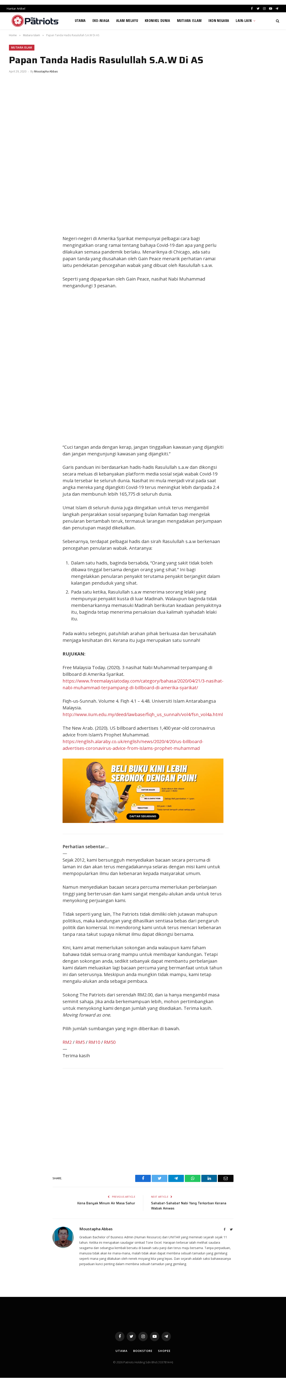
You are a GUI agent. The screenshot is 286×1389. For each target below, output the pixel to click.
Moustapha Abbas (46, 71)
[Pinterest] (16, 259)
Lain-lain (244, 20)
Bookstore (142, 1351)
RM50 (110, 1042)
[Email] (16, 269)
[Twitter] (16, 239)
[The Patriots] (35, 20)
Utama (80, 20)
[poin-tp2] (143, 821)
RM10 (94, 1042)
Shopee (164, 1351)
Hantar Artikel (16, 8)
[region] (185, 366)
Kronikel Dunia (157, 20)
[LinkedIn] (16, 249)
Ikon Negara (218, 20)
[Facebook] (16, 229)
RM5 (80, 1042)
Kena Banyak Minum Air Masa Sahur (106, 1203)
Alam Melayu (127, 20)
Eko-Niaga (101, 20)
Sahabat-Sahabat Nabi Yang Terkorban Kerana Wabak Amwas (188, 1206)
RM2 (67, 1042)
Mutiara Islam (189, 20)
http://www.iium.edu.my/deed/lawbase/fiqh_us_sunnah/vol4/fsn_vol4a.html (143, 714)
